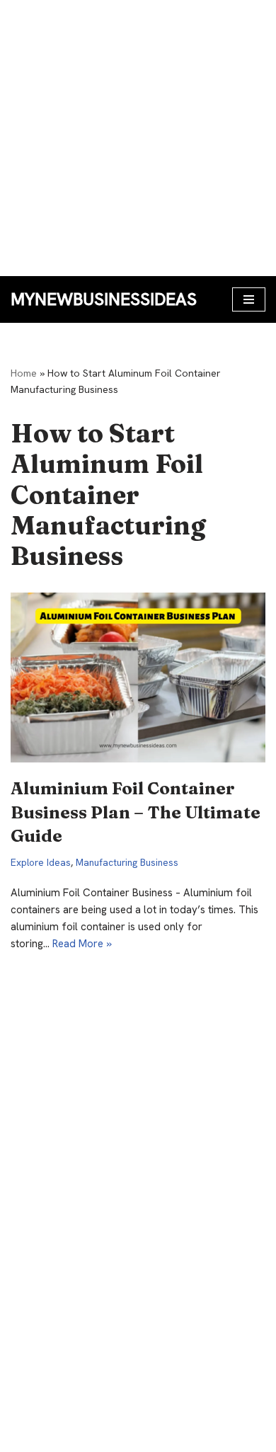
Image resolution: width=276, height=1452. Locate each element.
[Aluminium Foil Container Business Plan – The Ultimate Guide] (138, 677)
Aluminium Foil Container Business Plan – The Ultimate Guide (135, 812)
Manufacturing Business (127, 862)
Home (24, 373)
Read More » (82, 944)
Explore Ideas (41, 862)
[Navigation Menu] (248, 299)
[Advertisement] (138, 138)
